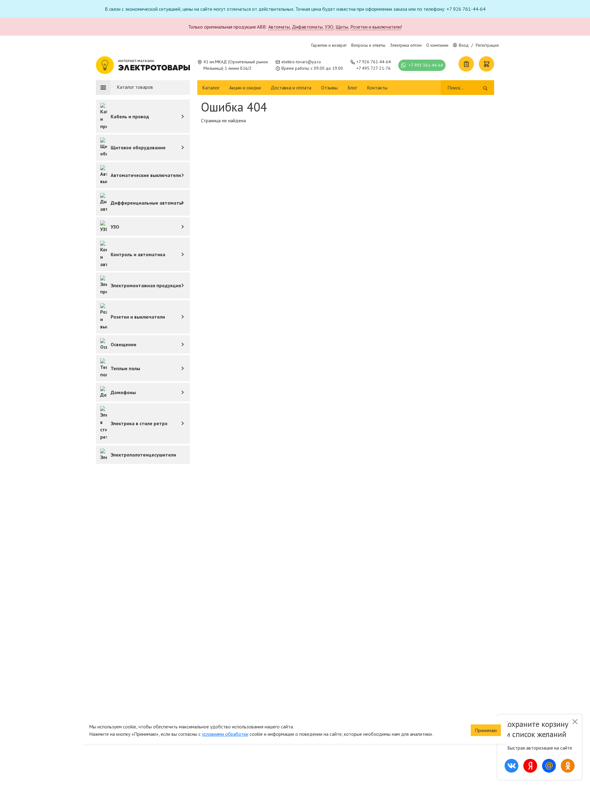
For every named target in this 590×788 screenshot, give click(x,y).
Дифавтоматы (307, 27)
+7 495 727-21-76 (373, 68)
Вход (464, 45)
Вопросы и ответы (368, 45)
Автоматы (279, 27)
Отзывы (329, 87)
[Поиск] (485, 87)
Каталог (210, 87)
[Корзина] (486, 64)
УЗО (329, 27)
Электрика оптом (406, 45)
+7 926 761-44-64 (373, 62)
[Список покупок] (466, 64)
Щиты (342, 27)
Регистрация (487, 45)
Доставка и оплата (291, 87)
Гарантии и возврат (329, 45)
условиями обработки (225, 734)
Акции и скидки (245, 87)
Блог (352, 87)
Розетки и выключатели (375, 27)
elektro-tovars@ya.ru (301, 62)
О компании (437, 45)
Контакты (377, 87)
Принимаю (486, 730)
